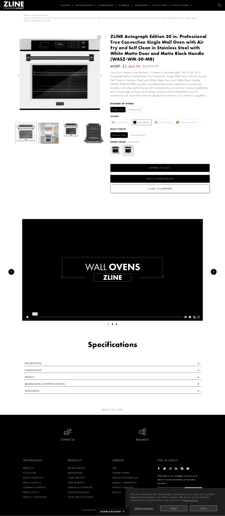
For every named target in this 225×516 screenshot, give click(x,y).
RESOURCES (142, 439)
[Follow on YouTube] (187, 468)
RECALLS (116, 492)
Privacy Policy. (190, 500)
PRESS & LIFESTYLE (32, 482)
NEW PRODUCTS (76, 482)
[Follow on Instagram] (170, 468)
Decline (203, 508)
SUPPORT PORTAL (121, 472)
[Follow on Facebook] (158, 468)
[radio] (118, 110)
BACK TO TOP (112, 409)
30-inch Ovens (39, 15)
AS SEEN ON (29, 472)
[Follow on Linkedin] (176, 468)
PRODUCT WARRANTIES (124, 482)
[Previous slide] (11, 272)
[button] (160, 168)
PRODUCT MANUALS (123, 487)
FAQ (114, 468)
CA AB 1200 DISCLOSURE (81, 497)
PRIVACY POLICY (31, 492)
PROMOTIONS (75, 472)
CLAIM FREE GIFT (76, 477)
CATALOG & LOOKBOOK (80, 487)
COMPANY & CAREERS (34, 487)
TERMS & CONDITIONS (35, 497)
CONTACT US (68, 439)
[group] (25, 133)
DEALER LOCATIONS (33, 477)
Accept (174, 508)
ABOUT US (28, 468)
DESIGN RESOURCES (78, 492)
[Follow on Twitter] (164, 468)
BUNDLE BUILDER (76, 468)
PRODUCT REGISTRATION (125, 477)
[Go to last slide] (19, 75)
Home (27, 15)
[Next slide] (100, 75)
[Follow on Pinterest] (182, 468)
